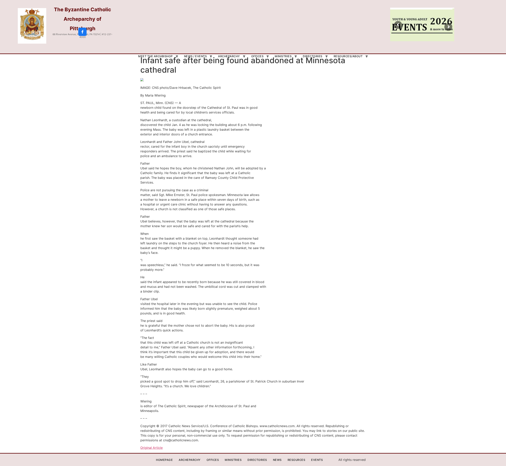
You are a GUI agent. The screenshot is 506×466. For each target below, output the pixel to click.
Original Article (151, 448)
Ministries (283, 56)
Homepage (164, 459)
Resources (296, 459)
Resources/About (348, 56)
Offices (257, 56)
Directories (312, 56)
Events (317, 459)
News (277, 459)
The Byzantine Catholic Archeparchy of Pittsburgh (82, 19)
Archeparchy (229, 56)
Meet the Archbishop (155, 56)
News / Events (195, 56)
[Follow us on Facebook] (82, 32)
